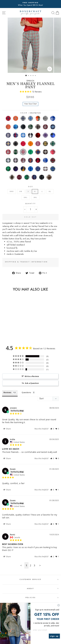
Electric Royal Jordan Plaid (45, 160)
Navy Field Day (38, 169)
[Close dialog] (58, 605)
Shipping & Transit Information (26, 262)
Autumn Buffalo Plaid (38, 118)
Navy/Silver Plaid (8, 135)
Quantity (30, 203)
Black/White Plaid (45, 152)
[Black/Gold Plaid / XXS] (12, 331)
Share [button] (8, 429)
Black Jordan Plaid (23, 127)
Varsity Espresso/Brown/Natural (49, 177)
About (30, 588)
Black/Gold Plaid (45, 144)
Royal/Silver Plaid (23, 135)
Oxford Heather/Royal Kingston (30, 118)
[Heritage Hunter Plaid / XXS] (15, 331)
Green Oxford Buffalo (15, 152)
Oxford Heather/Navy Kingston (23, 118)
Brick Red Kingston (8, 118)
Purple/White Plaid (45, 135)
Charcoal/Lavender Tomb (15, 160)
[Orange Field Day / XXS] (6, 331)
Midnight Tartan (53, 169)
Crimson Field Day (23, 144)
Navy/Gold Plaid (8, 144)
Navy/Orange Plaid (30, 160)
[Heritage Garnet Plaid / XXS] (19, 331)
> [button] (40, 565)
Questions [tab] (26, 392)
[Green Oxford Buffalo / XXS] (6, 334)
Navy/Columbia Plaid (53, 127)
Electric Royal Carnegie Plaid (53, 118)
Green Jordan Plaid (30, 127)
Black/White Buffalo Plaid (30, 135)
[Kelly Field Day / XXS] (12, 334)
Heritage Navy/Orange (38, 152)
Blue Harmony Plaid (15, 127)
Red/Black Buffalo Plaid (38, 135)
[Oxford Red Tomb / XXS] (9, 334)
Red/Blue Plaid (15, 135)
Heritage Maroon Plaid (45, 127)
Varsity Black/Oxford (42, 177)
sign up (54, 636)
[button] (52, 428)
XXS (12, 191)
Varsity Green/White (27, 177)
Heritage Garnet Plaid (8, 152)
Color (30, 113)
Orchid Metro (38, 144)
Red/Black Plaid (38, 160)
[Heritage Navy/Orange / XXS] (15, 334)
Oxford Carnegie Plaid (45, 118)
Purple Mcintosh (15, 169)
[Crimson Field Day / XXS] (2, 331)
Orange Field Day (30, 144)
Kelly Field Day (30, 152)
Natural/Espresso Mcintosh (12, 177)
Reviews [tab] (7, 392)
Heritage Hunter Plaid (53, 144)
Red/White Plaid (53, 152)
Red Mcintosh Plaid (53, 160)
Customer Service (30, 579)
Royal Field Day (30, 169)
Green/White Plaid (8, 160)
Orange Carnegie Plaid (8, 127)
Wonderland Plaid (45, 169)
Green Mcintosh (8, 169)
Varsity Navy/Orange (34, 177)
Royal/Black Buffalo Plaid (53, 135)
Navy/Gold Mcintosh (23, 169)
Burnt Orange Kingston (15, 118)
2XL (26, 197)
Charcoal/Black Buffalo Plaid (15, 144)
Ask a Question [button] (32, 383)
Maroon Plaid (23, 160)
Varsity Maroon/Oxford (19, 177)
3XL (35, 197)
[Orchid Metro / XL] (9, 331)
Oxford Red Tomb (23, 152)
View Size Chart (30, 104)
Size (30, 186)
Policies (30, 597)
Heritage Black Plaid (38, 127)
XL (50, 191)
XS (21, 191)
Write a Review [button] (32, 376)
